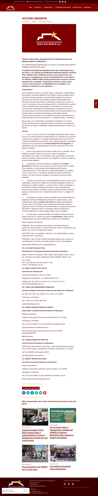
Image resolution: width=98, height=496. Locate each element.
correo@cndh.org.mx (35, 265)
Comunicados (42, 21)
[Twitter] (62, 2)
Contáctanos (87, 7)
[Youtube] (65, 2)
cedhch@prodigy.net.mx (31, 304)
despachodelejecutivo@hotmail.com (35, 327)
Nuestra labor (48, 7)
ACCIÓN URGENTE (34, 18)
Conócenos (37, 7)
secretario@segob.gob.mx (34, 284)
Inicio (30, 7)
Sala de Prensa (77, 7)
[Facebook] (60, 2)
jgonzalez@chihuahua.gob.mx (33, 355)
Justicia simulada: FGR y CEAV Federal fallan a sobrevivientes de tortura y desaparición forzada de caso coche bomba (35, 435)
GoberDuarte (27, 336)
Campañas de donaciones (63, 7)
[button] (23, 393)
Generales (49, 21)
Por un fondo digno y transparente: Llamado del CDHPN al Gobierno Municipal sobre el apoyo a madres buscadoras (61, 432)
